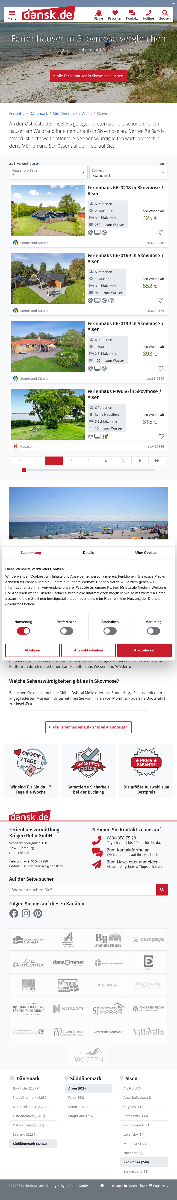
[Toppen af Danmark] (108, 1031)
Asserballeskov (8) (137, 1097)
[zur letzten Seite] (157, 461)
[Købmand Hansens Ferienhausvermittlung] (29, 1008)
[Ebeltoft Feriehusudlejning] (108, 962)
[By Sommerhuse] (108, 939)
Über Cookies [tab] (146, 553)
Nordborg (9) (133, 1153)
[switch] (66, 631)
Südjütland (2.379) (82, 1116)
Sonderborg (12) (136, 1171)
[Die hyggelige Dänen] (68, 985)
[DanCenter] (29, 962)
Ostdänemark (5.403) (29, 1116)
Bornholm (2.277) (26, 1088)
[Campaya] (148, 939)
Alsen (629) (77, 1088)
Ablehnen (32, 650)
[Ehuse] (148, 962)
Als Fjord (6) (133, 1088)
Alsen (87, 113)
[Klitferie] (148, 985)
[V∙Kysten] (89, 1054)
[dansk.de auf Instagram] (25, 913)
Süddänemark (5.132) (30, 1143)
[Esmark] (29, 985)
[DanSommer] (68, 962)
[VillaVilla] (148, 1031)
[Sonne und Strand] (148, 1008)
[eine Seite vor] (140, 461)
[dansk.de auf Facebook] (13, 913)
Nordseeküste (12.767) (30, 1106)
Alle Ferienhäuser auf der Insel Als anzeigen (90, 727)
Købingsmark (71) (137, 1125)
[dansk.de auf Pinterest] (37, 913)
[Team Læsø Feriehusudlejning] (68, 1031)
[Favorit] (161, 233)
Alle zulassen (144, 650)
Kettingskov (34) (136, 1116)
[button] (12, 14)
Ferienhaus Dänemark (28, 113)
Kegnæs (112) (134, 1106)
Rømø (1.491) (78, 1106)
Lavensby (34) (134, 1134)
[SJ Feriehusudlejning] (108, 1008)
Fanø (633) (76, 1097)
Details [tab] (88, 553)
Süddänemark (65, 113)
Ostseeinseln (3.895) (28, 1125)
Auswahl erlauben (88, 650)
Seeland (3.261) (24, 1134)
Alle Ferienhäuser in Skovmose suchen (90, 75)
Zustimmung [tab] (31, 553)
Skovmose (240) (136, 1162)
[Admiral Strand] (68, 939)
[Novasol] (68, 1008)
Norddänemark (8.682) (30, 1097)
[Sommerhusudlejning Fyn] (29, 1031)
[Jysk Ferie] (108, 985)
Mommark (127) (136, 1143)
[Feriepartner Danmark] (29, 939)
